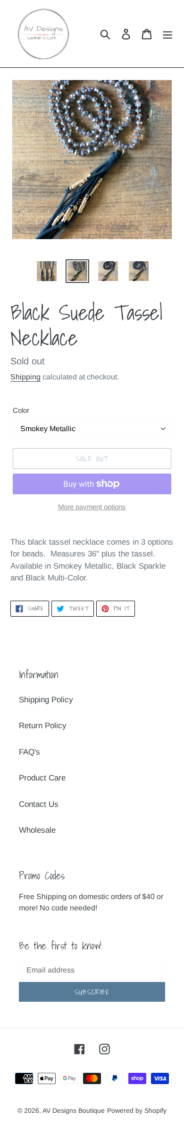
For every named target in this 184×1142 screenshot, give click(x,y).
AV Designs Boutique (73, 1110)
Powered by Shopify (137, 1110)
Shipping (25, 377)
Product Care (42, 777)
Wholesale (37, 830)
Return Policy (43, 725)
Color (21, 410)
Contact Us (39, 804)
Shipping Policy (46, 699)
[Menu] (167, 34)
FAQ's (29, 752)
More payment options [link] (92, 507)
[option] (47, 271)
